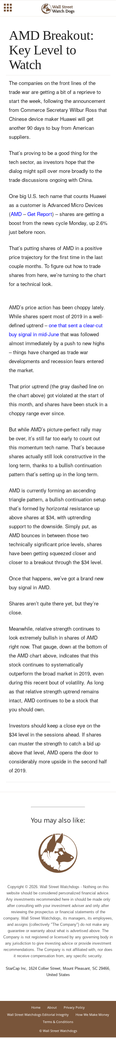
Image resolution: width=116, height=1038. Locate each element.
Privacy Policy (74, 1007)
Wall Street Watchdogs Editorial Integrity (38, 1014)
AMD (16, 213)
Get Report (39, 213)
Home (35, 1007)
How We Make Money (92, 1014)
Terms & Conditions (58, 1021)
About (52, 1007)
